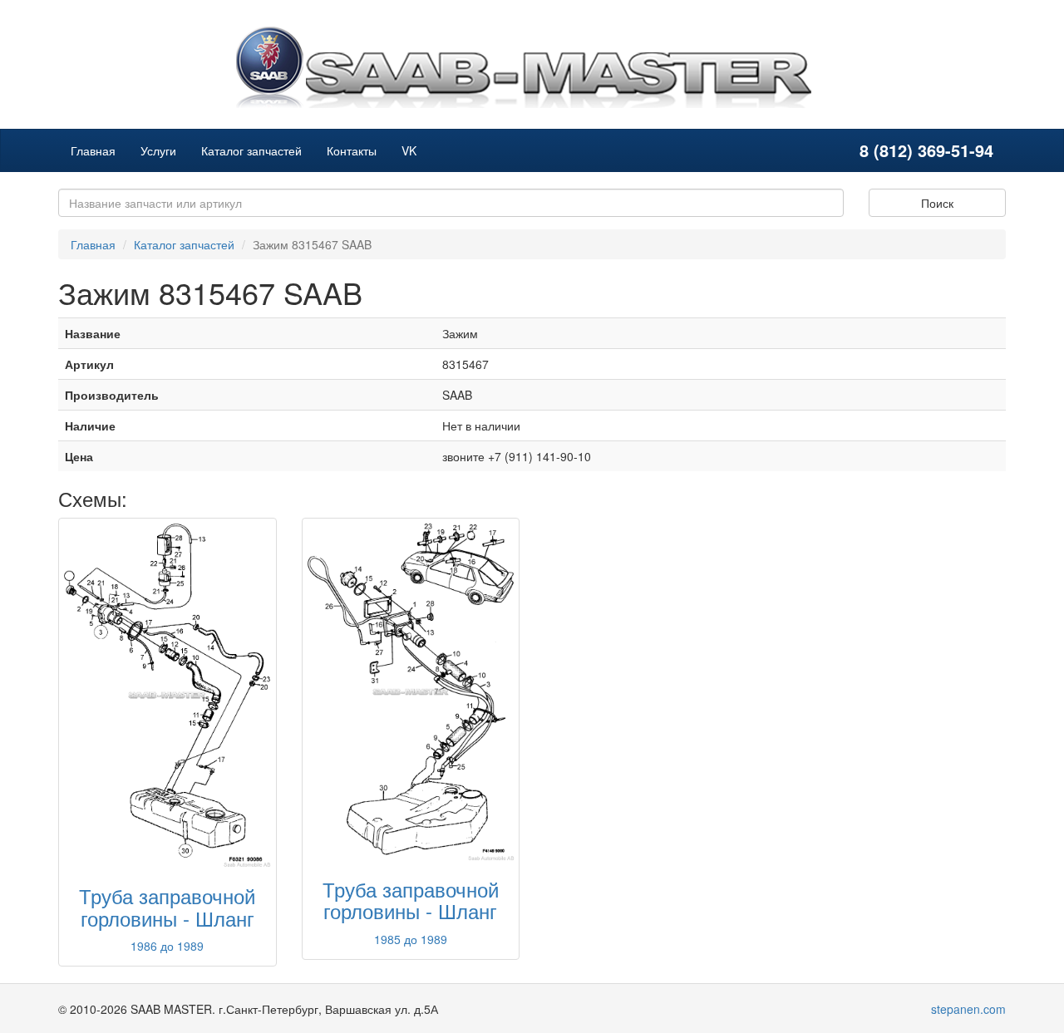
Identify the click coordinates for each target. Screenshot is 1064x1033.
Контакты (352, 150)
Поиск (937, 202)
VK (408, 150)
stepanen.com (968, 1009)
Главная (93, 150)
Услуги (158, 150)
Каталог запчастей (251, 150)
